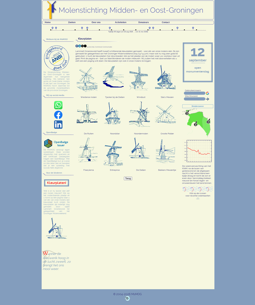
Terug (128, 178)
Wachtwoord (191, 96)
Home (48, 22)
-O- (197, 198)
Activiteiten (120, 22)
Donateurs (143, 22)
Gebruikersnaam (193, 90)
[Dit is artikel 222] (85, 46)
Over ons (96, 22)
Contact (166, 22)
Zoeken (71, 22)
